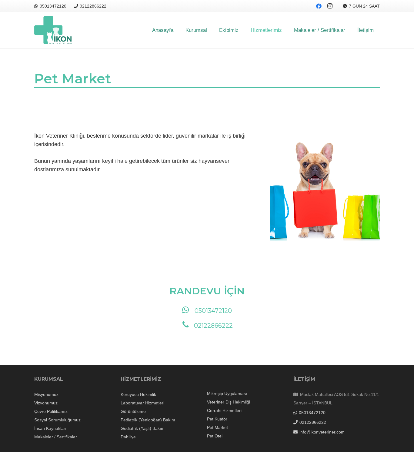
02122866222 (213, 325)
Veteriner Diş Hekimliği (228, 402)
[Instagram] (329, 6)
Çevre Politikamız (51, 411)
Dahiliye (128, 436)
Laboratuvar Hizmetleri (142, 402)
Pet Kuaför (217, 419)
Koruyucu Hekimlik (138, 394)
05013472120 (213, 310)
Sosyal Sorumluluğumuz (57, 419)
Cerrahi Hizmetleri (224, 410)
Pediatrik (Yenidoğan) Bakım (148, 419)
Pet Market (217, 427)
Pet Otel (214, 436)
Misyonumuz (46, 394)
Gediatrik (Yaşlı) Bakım (143, 428)
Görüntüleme (133, 411)
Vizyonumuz (46, 402)
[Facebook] (318, 6)
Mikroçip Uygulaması (227, 393)
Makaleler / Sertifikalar (55, 436)
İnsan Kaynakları (50, 428)
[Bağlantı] (53, 30)
